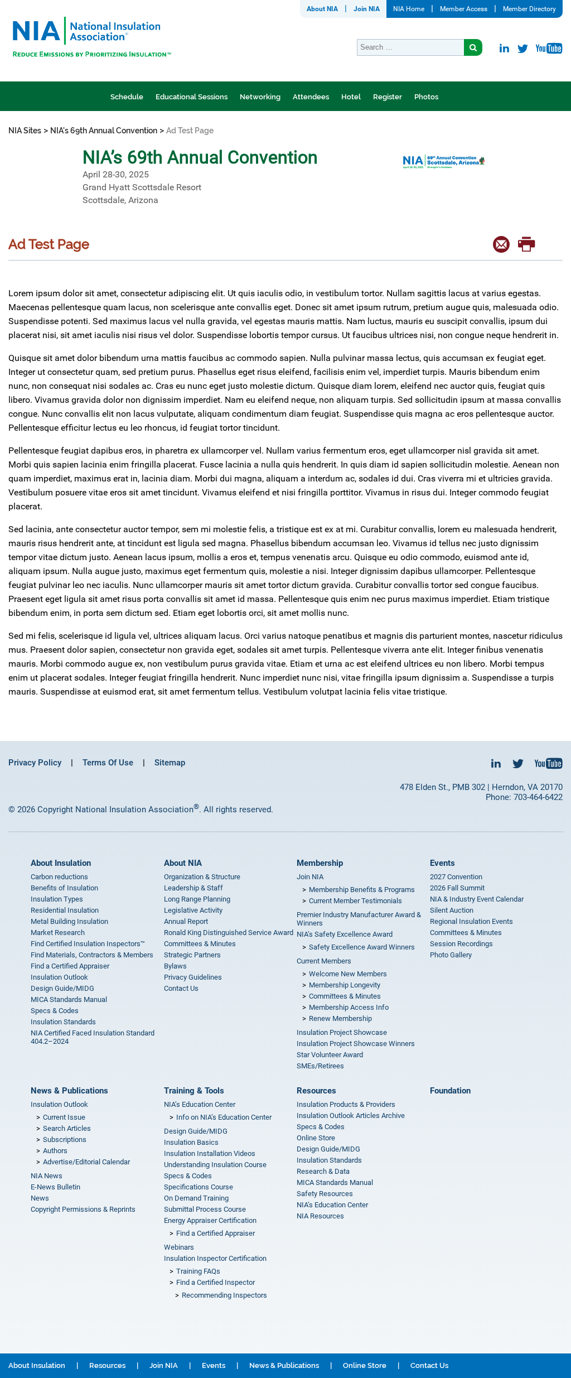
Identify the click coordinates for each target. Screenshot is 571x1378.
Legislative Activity (193, 910)
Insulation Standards (63, 1022)
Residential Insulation (65, 910)
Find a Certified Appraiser (70, 966)
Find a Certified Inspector (215, 1282)
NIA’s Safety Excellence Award (345, 934)
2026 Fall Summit (457, 888)
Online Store (316, 1138)
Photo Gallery (451, 955)
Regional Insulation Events (471, 921)
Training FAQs (198, 1271)
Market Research (58, 932)
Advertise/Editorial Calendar (86, 1162)
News (40, 1198)
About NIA (322, 9)
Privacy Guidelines (193, 977)
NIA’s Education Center (199, 1104)
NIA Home (408, 9)
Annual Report (186, 921)
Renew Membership (340, 1018)
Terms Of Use (108, 763)
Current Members (324, 961)
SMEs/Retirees (320, 1066)
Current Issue (64, 1117)
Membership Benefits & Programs (362, 889)
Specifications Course (198, 1187)
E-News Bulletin (55, 1187)
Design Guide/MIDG (62, 988)
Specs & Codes (55, 1010)
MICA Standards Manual (69, 999)
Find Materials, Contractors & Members (92, 955)
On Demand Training (196, 1198)
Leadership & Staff (193, 888)
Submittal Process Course (205, 1209)
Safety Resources (325, 1193)
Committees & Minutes (200, 943)
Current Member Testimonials (355, 901)
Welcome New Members (348, 974)
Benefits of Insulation (64, 888)
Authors (55, 1150)
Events (442, 863)
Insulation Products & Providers (346, 1104)
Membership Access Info (349, 1007)
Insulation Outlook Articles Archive (351, 1115)
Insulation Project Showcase (342, 1032)
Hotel (351, 97)
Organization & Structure (202, 877)
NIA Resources (320, 1216)
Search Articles (67, 1128)
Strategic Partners (192, 955)
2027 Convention (456, 877)
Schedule (126, 97)
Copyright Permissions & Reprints (83, 1209)
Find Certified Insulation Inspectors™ (88, 943)
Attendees (311, 97)
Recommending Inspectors (224, 1295)
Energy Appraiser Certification (210, 1220)
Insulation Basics (191, 1142)
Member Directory (529, 9)
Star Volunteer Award (330, 1055)
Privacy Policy (34, 763)
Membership (320, 863)
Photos (426, 97)
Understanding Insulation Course (215, 1164)
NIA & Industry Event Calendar (477, 899)
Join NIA (367, 9)
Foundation (450, 1091)
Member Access (463, 9)
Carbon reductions (59, 877)
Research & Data (323, 1171)
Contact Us (181, 988)
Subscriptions (64, 1139)
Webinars (179, 1247)
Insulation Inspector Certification (215, 1258)
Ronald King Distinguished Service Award (228, 932)
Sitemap (169, 763)
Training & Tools (194, 1091)
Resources (316, 1091)
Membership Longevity (344, 985)
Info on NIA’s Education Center (224, 1117)
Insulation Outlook (59, 977)
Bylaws (175, 966)
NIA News (46, 1176)
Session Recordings (461, 943)
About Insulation (61, 863)
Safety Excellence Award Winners (362, 947)
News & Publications (69, 1091)
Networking (260, 97)
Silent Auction (451, 910)
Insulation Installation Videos (209, 1153)
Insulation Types (57, 899)
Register (387, 97)
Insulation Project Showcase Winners (356, 1043)
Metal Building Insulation (69, 921)
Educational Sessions (192, 97)
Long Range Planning (197, 899)
